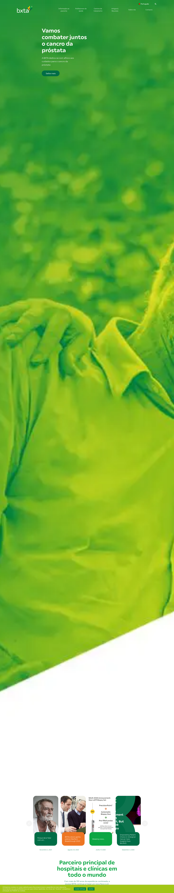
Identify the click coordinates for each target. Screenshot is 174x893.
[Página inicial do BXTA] (28, 10)
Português (144, 4)
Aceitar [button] (91, 889)
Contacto (149, 10)
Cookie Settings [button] (80, 889)
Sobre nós (132, 10)
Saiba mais (51, 73)
